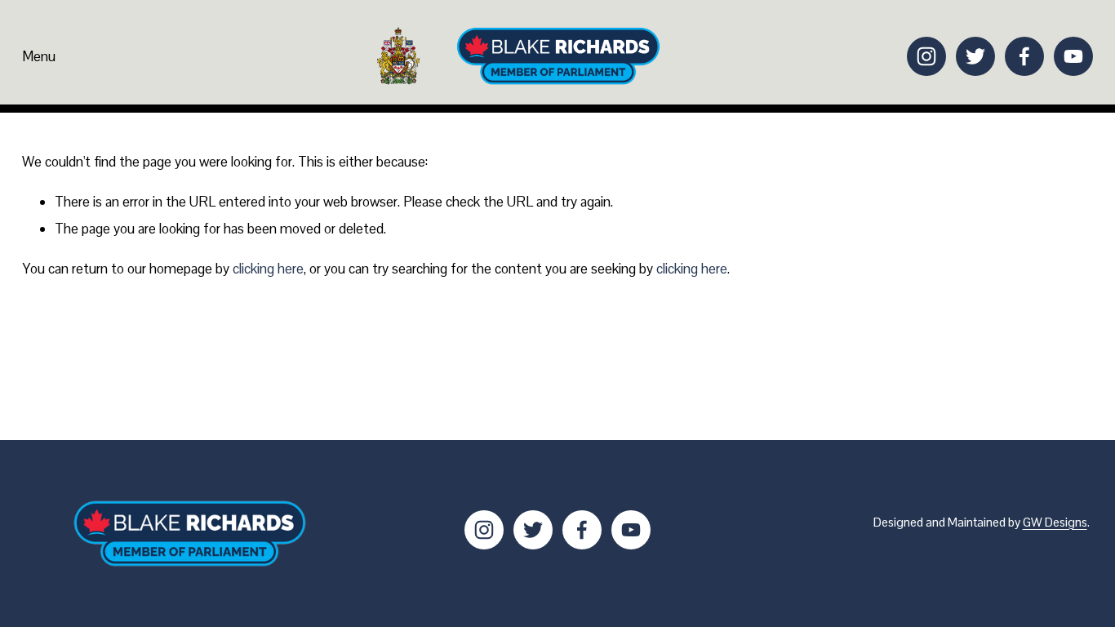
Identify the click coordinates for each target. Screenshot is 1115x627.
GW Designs (1055, 522)
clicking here (268, 269)
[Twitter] (975, 56)
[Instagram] (926, 56)
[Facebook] (1024, 56)
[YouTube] (1073, 56)
